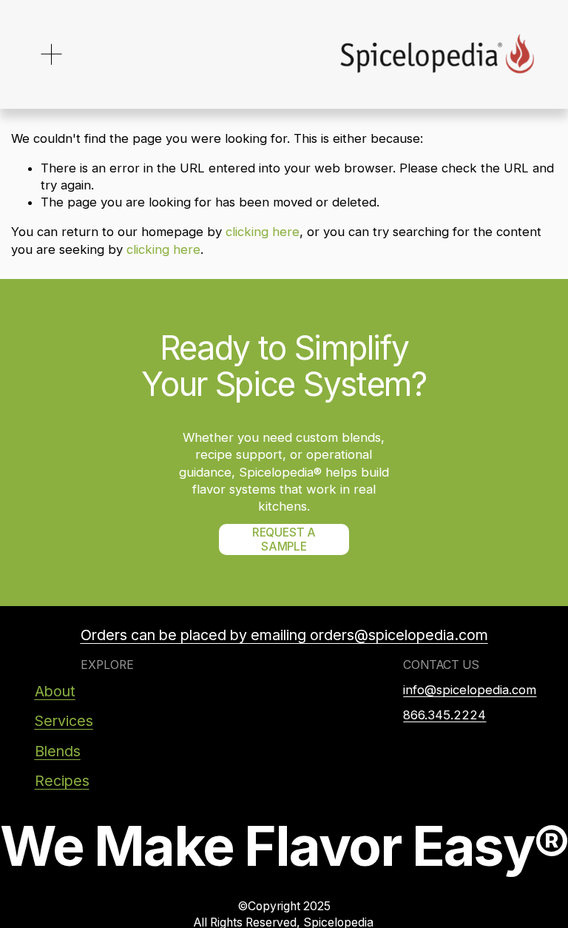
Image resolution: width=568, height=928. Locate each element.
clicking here (263, 231)
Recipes (62, 781)
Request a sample (284, 539)
